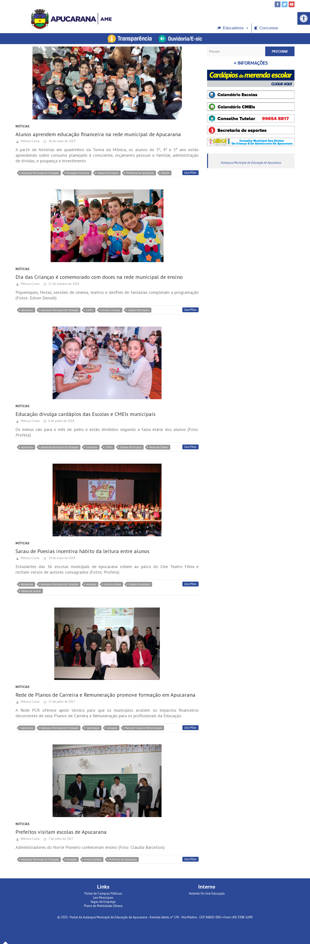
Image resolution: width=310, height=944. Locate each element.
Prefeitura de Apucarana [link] (140, 173)
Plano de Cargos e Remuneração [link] (143, 728)
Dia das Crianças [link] (110, 310)
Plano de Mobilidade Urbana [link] (103, 906)
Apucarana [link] (27, 310)
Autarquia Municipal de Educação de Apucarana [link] (251, 163)
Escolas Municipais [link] (107, 173)
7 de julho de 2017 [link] (60, 839)
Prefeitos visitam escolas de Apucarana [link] (61, 831)
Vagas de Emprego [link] (103, 902)
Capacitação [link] (92, 728)
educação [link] (91, 584)
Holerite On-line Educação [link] (207, 893)
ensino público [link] (112, 584)
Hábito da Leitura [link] (31, 591)
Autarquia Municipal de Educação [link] (40, 173)
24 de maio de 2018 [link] (61, 558)
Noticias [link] (23, 126)
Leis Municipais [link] (103, 898)
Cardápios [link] (91, 447)
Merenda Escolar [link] (158, 447)
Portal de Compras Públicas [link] (103, 893)
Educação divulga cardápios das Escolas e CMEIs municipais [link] (85, 414)
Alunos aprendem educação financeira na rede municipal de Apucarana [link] (98, 134)
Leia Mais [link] (190, 173)
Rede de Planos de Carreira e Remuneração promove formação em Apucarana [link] (105, 694)
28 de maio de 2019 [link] (61, 141)
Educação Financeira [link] (77, 173)
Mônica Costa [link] (29, 141)
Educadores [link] (233, 28)
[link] (303, 18)
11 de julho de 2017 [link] (61, 702)
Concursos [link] (268, 28)
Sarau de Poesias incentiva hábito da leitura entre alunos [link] (82, 551)
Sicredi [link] (165, 173)
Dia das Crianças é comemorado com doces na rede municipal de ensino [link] (99, 276)
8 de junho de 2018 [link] (61, 421)
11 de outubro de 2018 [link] (63, 284)
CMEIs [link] (89, 310)
